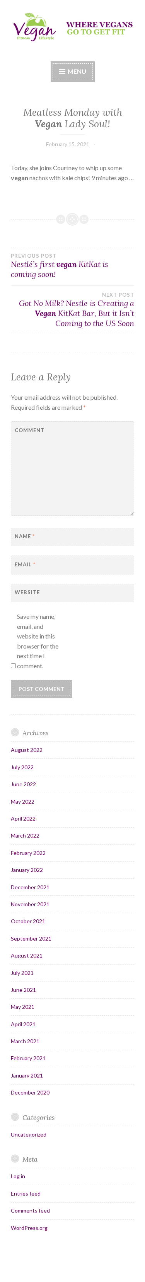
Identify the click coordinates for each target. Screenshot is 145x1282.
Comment (29, 430)
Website (27, 592)
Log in (18, 1176)
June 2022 (23, 784)
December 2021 (30, 887)
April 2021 (23, 1024)
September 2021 (31, 938)
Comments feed (30, 1210)
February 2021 (28, 1058)
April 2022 (23, 818)
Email (25, 564)
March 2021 (25, 1041)
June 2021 (23, 989)
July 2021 (22, 973)
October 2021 (28, 921)
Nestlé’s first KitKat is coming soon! (59, 266)
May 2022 (22, 801)
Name (25, 536)
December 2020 (30, 1092)
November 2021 (30, 904)
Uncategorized (28, 1134)
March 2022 (25, 835)
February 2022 (28, 853)
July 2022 (22, 767)
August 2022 (27, 750)
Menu (77, 71)
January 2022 (27, 869)
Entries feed (26, 1193)
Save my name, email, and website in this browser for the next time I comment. (37, 641)
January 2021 (27, 1075)
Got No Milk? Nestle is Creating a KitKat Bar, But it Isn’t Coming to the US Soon (76, 310)
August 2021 (27, 955)
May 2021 (22, 1006)
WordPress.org (29, 1228)
